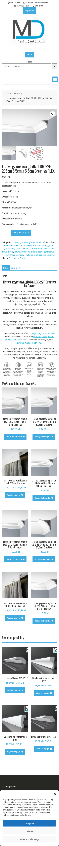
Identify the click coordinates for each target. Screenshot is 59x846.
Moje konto (29, 10)
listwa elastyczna (46, 248)
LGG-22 (24, 248)
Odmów (30, 831)
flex (39, 245)
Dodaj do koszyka (21, 232)
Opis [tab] (5, 268)
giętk (44, 245)
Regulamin (11, 786)
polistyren (18, 255)
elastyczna (31, 245)
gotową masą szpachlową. (29, 342)
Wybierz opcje (13, 495)
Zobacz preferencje (29, 839)
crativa (5, 245)
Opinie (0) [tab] (15, 268)
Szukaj (29, 61)
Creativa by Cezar (17, 245)
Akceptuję (29, 823)
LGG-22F (33, 248)
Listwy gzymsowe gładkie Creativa (28, 242)
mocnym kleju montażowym (42, 333)
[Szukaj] (54, 66)
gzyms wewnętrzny (11, 248)
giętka (50, 245)
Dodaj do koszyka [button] (14, 436)
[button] (54, 793)
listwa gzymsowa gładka (25, 251)
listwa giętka (7, 251)
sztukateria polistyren (46, 255)
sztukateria (29, 255)
